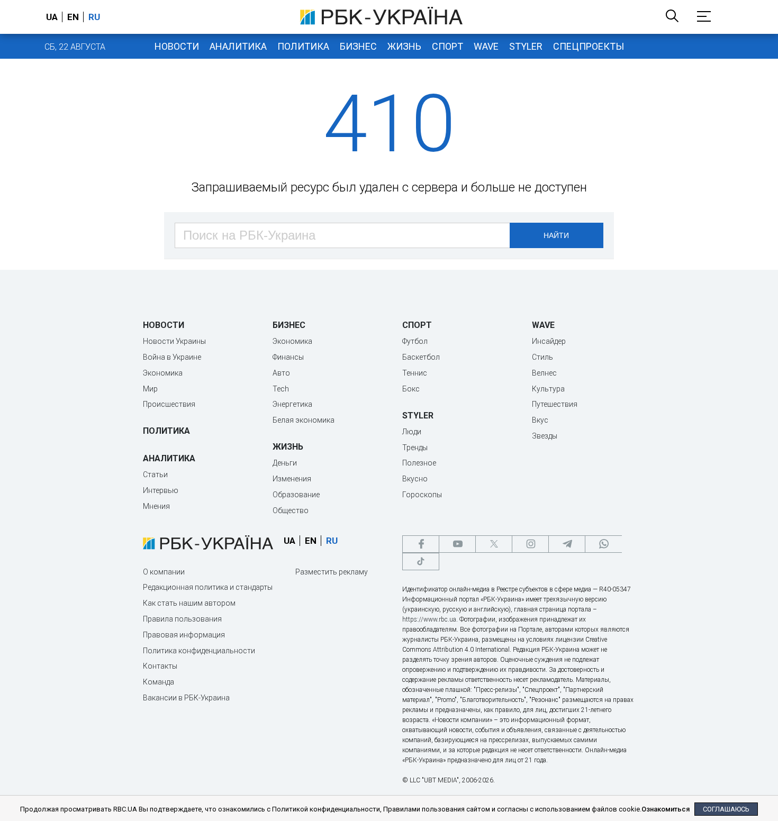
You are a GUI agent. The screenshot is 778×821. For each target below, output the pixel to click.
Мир (150, 389)
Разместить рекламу (331, 572)
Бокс (411, 389)
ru (94, 17)
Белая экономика (303, 420)
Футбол (415, 341)
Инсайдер (549, 341)
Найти (556, 235)
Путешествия (554, 404)
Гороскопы (422, 494)
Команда (158, 682)
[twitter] (493, 544)
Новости (177, 46)
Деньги (285, 463)
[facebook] (420, 544)
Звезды (544, 436)
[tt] (420, 561)
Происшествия (169, 404)
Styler (525, 46)
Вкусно (415, 479)
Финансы (288, 357)
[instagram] (530, 544)
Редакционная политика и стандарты (208, 587)
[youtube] (457, 544)
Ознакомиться (665, 809)
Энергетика (292, 404)
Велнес (544, 373)
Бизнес (358, 46)
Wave (486, 46)
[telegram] (566, 544)
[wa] (603, 544)
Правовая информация (184, 635)
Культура (548, 389)
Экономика (163, 373)
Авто (281, 373)
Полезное (419, 463)
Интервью (160, 490)
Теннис (414, 373)
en (73, 17)
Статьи (155, 474)
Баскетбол (421, 357)
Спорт (447, 46)
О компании (164, 572)
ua (52, 17)
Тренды (415, 447)
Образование (296, 494)
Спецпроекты (588, 46)
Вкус (540, 420)
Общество (291, 510)
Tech (281, 389)
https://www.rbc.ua (429, 619)
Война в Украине (172, 357)
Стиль (542, 357)
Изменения (292, 479)
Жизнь (404, 46)
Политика (303, 46)
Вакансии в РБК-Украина (186, 698)
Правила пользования (182, 619)
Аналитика (238, 46)
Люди (411, 431)
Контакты (160, 666)
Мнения (156, 506)
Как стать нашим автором (189, 603)
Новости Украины (174, 341)
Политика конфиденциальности (199, 650)
